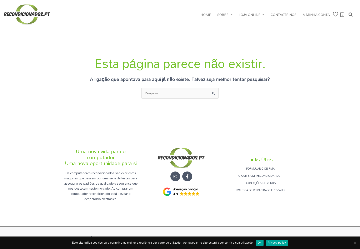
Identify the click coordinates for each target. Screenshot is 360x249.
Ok (259, 242)
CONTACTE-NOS (283, 14)
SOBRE (223, 14)
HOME (206, 14)
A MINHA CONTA (316, 14)
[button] (225, 14)
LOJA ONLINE (249, 14)
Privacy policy (277, 242)
